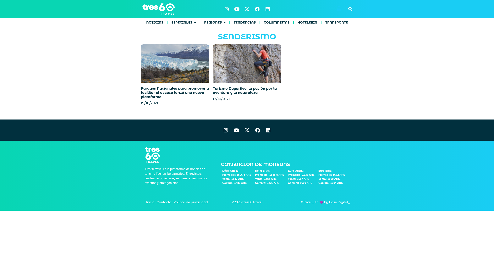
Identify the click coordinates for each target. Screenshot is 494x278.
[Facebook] (257, 9)
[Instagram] (226, 9)
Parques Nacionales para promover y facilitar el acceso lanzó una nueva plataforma (175, 92)
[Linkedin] (267, 9)
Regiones (213, 22)
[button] (350, 9)
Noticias (154, 22)
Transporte (336, 22)
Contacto (164, 202)
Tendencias (245, 22)
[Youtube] (236, 9)
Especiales (181, 22)
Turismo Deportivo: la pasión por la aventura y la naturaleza (245, 90)
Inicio (150, 202)
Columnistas (276, 22)
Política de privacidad (190, 202)
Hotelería (307, 22)
